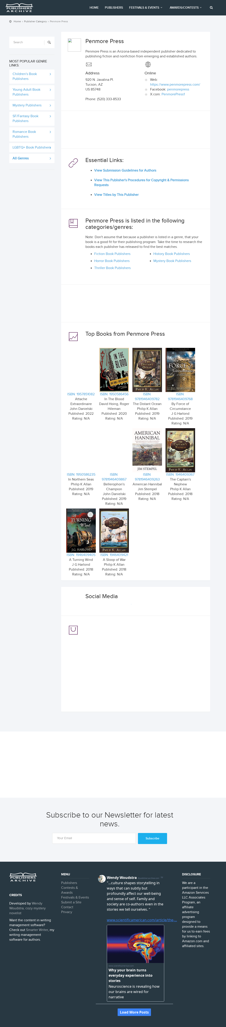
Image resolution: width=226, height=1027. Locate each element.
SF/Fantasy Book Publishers (25, 118)
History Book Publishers (171, 254)
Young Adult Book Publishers (26, 92)
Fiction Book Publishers (112, 254)
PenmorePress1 (173, 94)
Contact (67, 907)
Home (94, 7)
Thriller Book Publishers (112, 268)
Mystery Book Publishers (172, 261)
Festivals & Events (144, 7)
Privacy (66, 912)
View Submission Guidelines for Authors (125, 170)
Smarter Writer (37, 930)
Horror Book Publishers (112, 261)
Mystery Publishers (27, 105)
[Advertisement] (135, 131)
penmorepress (178, 89)
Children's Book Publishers (25, 76)
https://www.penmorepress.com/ (175, 85)
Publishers (114, 7)
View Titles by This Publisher (116, 195)
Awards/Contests (184, 7)
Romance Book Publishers (24, 134)
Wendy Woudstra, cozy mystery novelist (27, 908)
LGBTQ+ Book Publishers (32, 147)
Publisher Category (35, 21)
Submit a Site (71, 902)
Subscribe (152, 838)
